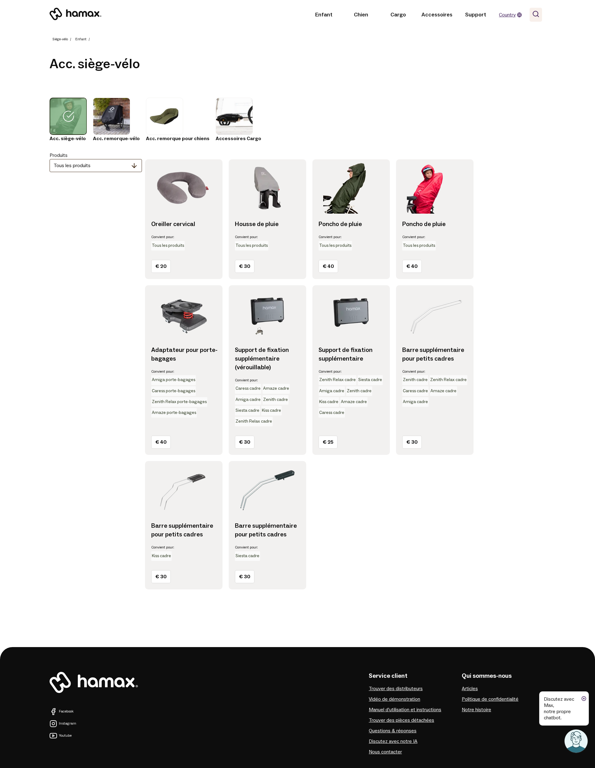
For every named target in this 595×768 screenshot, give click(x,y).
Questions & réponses (392, 731)
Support (475, 14)
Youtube (65, 735)
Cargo (398, 14)
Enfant (324, 14)
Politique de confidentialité (490, 699)
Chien (361, 14)
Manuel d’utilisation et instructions (405, 710)
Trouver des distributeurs (396, 689)
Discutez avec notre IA (393, 741)
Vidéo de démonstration (394, 699)
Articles (470, 689)
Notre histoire (476, 710)
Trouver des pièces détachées (401, 720)
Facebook (66, 711)
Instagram (67, 723)
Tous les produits (72, 165)
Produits (59, 155)
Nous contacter (385, 752)
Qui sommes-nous (487, 676)
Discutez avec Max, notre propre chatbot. (559, 708)
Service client (388, 676)
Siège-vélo (60, 39)
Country (507, 15)
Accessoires (436, 14)
